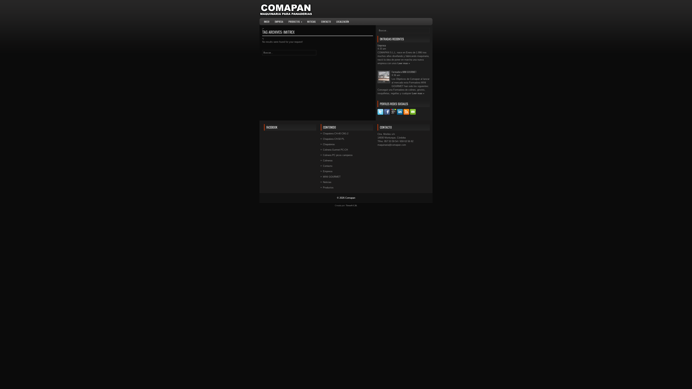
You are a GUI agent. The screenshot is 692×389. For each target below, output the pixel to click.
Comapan (350, 197)
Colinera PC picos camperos (338, 155)
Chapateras (329, 144)
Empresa (279, 21)
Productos (295, 21)
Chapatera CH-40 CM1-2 (335, 133)
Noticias (311, 21)
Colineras (328, 160)
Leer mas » (404, 63)
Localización (342, 21)
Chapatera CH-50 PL (333, 139)
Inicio (266, 21)
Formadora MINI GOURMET (404, 72)
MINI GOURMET (332, 176)
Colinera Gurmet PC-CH (335, 149)
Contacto (326, 21)
